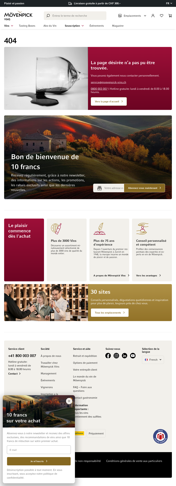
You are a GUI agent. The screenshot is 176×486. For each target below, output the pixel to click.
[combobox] (75, 15)
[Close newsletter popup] (69, 401)
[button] (169, 3)
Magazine (118, 25)
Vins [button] (6, 25)
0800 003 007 (99, 88)
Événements (97, 25)
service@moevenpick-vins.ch (108, 82)
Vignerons (47, 387)
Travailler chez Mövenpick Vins (50, 364)
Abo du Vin (50, 25)
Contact (13, 373)
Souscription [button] (72, 25)
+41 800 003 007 (22, 355)
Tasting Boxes (27, 25)
